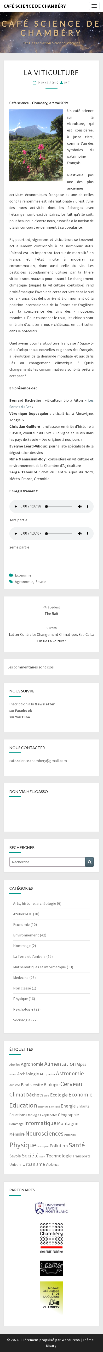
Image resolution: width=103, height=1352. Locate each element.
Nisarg (51, 1345)
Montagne (68, 1123)
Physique (20, 998)
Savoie (41, 581)
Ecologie (59, 1095)
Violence (52, 1164)
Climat (17, 1094)
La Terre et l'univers (29, 956)
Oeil (73, 1134)
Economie (23, 575)
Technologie (59, 1156)
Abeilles (14, 1065)
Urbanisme (33, 1164)
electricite (43, 1106)
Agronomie (24, 581)
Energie (68, 1106)
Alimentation (60, 1063)
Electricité (54, 1106)
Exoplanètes (48, 1115)
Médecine (21, 977)
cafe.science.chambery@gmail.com (38, 760)
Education (23, 1105)
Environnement (26, 935)
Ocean (67, 1134)
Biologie (52, 1084)
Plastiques (43, 1146)
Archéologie (28, 1074)
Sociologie (21, 1020)
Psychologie (23, 1009)
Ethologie (33, 1115)
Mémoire (17, 1134)
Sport (42, 1156)
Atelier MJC (22, 913)
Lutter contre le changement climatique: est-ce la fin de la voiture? (51, 634)
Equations (17, 1115)
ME (67, 83)
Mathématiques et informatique (39, 967)
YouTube (22, 717)
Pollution (59, 1146)
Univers (15, 1164)
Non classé (22, 988)
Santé (77, 1145)
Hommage (22, 945)
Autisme (14, 1085)
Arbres (13, 1074)
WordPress (71, 1340)
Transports (82, 1156)
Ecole (46, 1095)
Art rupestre (47, 1074)
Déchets (34, 1095)
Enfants (82, 1106)
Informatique (40, 1123)
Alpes (81, 1064)
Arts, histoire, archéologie (34, 903)
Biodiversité (32, 1084)
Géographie (68, 1114)
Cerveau (71, 1084)
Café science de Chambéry (35, 6)
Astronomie (70, 1073)
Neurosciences (44, 1133)
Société (30, 1155)
